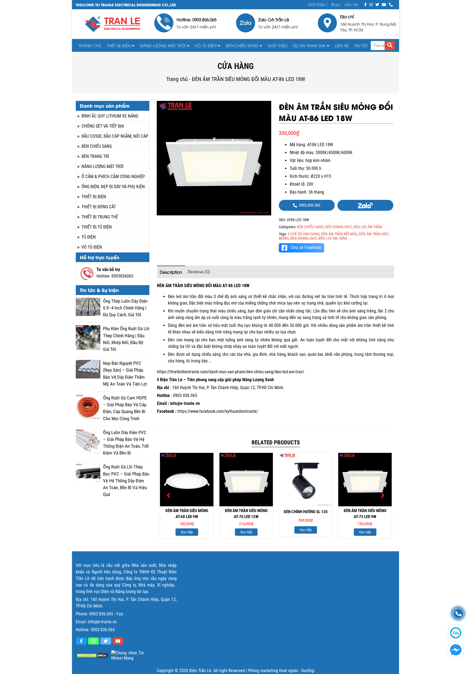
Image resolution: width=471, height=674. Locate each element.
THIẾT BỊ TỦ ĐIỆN (96, 227)
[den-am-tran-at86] (214, 158)
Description (171, 272)
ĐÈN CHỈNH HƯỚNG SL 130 (306, 511)
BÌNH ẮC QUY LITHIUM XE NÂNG (109, 116)
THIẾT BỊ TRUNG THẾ (99, 216)
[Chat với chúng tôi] (455, 650)
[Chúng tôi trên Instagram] (371, 4)
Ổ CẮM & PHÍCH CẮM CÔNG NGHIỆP (113, 176)
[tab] (171, 272)
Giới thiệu (317, 4)
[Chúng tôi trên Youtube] (384, 4)
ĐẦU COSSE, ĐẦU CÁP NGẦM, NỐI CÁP (114, 136)
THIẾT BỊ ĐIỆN (119, 45)
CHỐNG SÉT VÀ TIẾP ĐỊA (102, 126)
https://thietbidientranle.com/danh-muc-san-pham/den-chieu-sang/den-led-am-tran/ (230, 371)
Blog (335, 4)
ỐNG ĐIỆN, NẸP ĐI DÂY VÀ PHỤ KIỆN (113, 186)
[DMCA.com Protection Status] (92, 655)
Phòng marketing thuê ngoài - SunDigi (281, 670)
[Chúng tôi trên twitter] (377, 4)
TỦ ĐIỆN (88, 237)
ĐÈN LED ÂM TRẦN (367, 227)
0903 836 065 (185, 395)
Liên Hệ (351, 4)
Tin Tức (361, 45)
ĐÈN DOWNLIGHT (338, 227)
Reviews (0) (199, 271)
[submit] (390, 45)
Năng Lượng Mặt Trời (162, 45)
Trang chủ (90, 45)
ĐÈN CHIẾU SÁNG (242, 45)
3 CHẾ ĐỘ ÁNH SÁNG (303, 234)
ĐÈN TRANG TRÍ (95, 156)
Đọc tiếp (187, 532)
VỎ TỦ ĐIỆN (205, 45)
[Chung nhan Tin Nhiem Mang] (127, 655)
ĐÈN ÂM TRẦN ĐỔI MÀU (339, 234)
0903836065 (122, 276)
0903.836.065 (101, 613)
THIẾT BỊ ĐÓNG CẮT (98, 206)
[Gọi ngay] (391, 4)
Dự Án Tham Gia (309, 45)
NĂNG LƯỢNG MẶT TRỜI (102, 166)
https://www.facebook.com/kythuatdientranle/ (217, 411)
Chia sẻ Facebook (305, 247)
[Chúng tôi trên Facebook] (365, 4)
